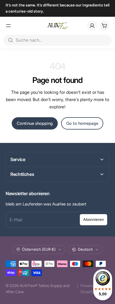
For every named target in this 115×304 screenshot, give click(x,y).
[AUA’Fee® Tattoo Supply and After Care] (57, 26)
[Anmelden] (92, 26)
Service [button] (17, 159)
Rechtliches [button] (22, 174)
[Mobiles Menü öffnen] (8, 25)
